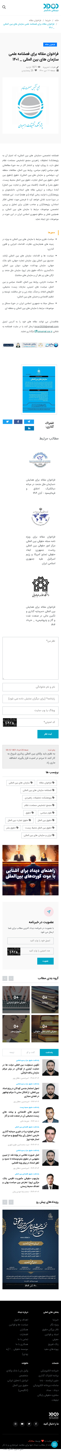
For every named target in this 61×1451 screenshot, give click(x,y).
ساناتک (31, 1441)
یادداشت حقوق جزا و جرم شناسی (27, 1060)
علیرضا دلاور (24, 1121)
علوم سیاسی (46, 813)
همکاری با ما (22, 1344)
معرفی (56, 1339)
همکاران (24, 1330)
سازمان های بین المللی (19, 783)
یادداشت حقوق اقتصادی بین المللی (27, 1127)
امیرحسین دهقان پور (21, 1078)
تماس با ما (23, 1339)
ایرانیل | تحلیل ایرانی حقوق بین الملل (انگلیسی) (17, 1385)
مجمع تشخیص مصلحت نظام (38, 805)
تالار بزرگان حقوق (50, 1330)
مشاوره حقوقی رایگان (48, 1395)
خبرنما (48, 20)
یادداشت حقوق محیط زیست (29, 1107)
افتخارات (24, 1335)
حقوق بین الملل (45, 820)
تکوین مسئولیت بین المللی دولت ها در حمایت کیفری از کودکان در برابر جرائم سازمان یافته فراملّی (20, 1069)
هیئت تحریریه (49, 67)
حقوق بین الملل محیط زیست (38, 828)
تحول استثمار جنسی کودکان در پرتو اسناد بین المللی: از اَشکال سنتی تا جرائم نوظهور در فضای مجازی (20, 1092)
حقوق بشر (11, 828)
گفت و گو (31, 1052)
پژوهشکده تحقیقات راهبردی (38, 798)
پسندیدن (27, 71)
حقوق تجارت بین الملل (18, 820)
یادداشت (49, 1052)
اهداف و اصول (21, 1320)
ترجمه (12, 1052)
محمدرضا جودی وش (21, 1191)
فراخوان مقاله (35, 20)
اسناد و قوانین (52, 1335)
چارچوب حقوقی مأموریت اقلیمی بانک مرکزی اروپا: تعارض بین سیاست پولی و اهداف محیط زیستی (20, 1182)
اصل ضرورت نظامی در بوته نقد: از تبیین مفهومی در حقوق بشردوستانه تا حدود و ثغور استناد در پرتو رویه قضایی (20, 1159)
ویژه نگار (54, 1325)
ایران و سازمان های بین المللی (38, 835)
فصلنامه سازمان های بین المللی (37, 790)
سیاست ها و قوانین (18, 1325)
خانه (57, 20)
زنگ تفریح (53, 1344)
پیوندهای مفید (51, 1349)
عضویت (45, 961)
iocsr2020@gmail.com (46, 327)
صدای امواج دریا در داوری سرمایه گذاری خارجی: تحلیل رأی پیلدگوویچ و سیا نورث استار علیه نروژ (20, 1135)
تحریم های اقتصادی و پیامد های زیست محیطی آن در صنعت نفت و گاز (20, 1114)
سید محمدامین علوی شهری (18, 1144)
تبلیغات (55, 1400)
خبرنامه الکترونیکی (50, 1371)
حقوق (29, 813)
